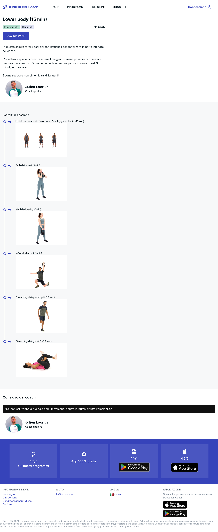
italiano (118, 494)
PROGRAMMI (75, 7)
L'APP (55, 7)
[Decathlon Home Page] (21, 7)
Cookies (7, 504)
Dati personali (10, 497)
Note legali (9, 494)
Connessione (198, 7)
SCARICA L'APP (16, 35)
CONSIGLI (119, 7)
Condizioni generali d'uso (17, 500)
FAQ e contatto (64, 494)
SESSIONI (98, 7)
